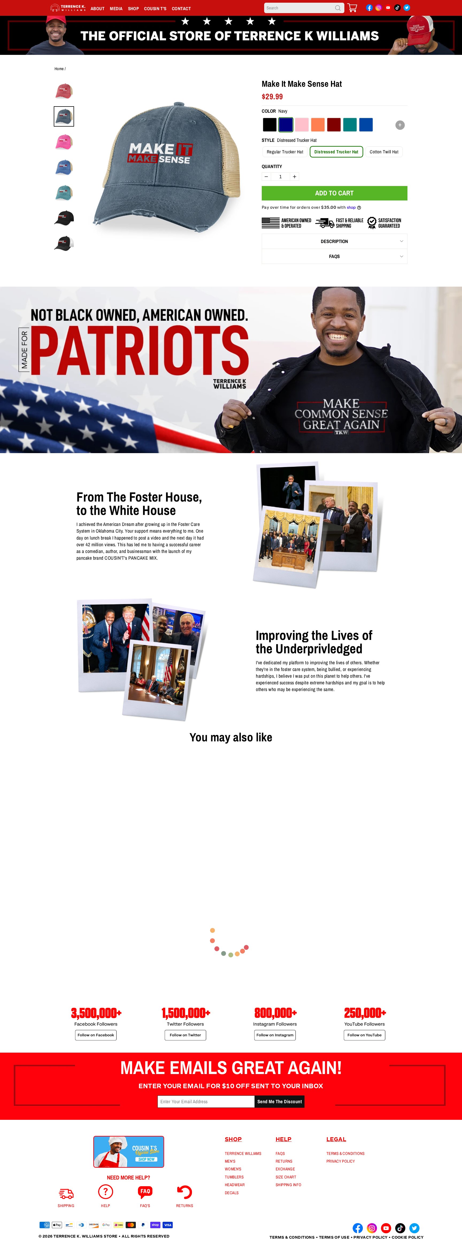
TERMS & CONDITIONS (345, 1153)
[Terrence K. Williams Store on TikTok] (397, 9)
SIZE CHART (286, 1177)
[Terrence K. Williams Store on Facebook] (369, 9)
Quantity (272, 166)
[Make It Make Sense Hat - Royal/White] (67, 863)
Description (334, 241)
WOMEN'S (233, 1169)
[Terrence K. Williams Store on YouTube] (388, 9)
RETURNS (284, 1161)
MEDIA (116, 8)
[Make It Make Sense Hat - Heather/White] (41, 863)
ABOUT (98, 8)
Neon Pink (302, 125)
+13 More (80, 862)
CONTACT (181, 8)
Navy (286, 125)
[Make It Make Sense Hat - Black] (50, 863)
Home (59, 68)
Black (270, 125)
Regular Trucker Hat (285, 152)
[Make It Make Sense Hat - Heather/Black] (58, 863)
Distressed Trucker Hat (336, 152)
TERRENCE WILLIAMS (243, 1153)
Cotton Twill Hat (384, 152)
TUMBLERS (234, 1177)
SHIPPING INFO (289, 1185)
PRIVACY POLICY (340, 1161)
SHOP (133, 8)
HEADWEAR (235, 1185)
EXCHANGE (285, 1169)
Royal (366, 125)
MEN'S (230, 1161)
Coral (318, 125)
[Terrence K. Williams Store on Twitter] (406, 9)
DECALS (232, 1193)
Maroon (334, 125)
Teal (350, 125)
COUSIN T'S (155, 8)
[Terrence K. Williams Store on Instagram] (378, 8)
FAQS (334, 256)
